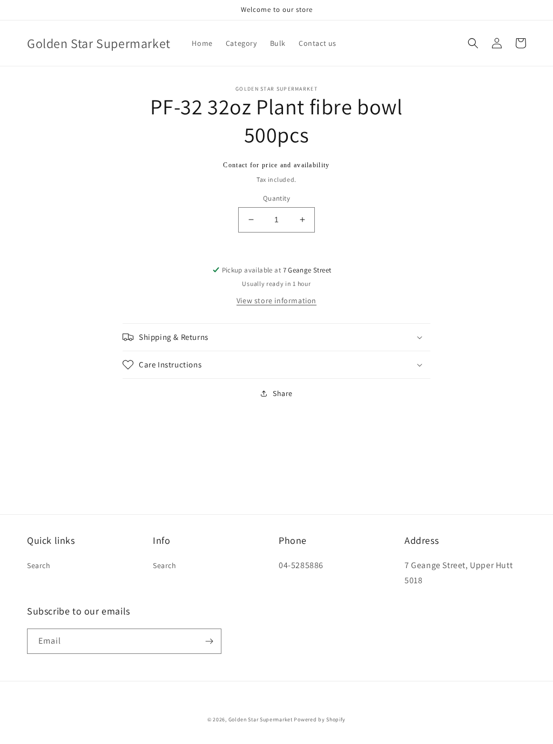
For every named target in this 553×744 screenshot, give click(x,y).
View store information (276, 300)
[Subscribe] (209, 641)
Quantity (276, 198)
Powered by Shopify (320, 719)
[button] (473, 43)
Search (39, 565)
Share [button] (283, 393)
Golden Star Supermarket (260, 719)
